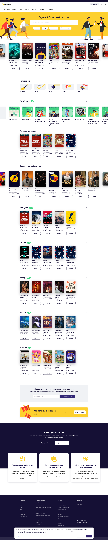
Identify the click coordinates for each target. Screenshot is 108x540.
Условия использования (63, 516)
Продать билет (46, 443)
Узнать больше (79, 412)
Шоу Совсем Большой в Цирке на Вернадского (43, 508)
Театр (20, 9)
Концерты (7, 9)
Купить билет (62, 443)
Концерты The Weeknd (41, 513)
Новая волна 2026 (40, 505)
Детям (27, 9)
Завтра (37, 527)
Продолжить (68, 396)
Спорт (14, 9)
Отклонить (81, 536)
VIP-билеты (60, 514)
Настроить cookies (21, 536)
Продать (95, 4)
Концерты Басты (39, 517)
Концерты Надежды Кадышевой (43, 515)
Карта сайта (61, 525)
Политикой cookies (56, 531)
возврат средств (59, 476)
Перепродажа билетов (63, 507)
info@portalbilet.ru (82, 522)
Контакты (50, 9)
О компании (61, 521)
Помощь (41, 9)
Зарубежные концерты (41, 502)
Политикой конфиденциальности (72, 531)
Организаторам (62, 509)
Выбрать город (102, 1)
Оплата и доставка (62, 502)
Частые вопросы (62, 505)
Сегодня (38, 524)
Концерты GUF (39, 522)
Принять (89, 536)
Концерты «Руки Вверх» (41, 520)
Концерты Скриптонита (41, 511)
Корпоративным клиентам (64, 511)
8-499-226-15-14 (82, 520)
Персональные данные (63, 518)
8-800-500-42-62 (93, 1)
